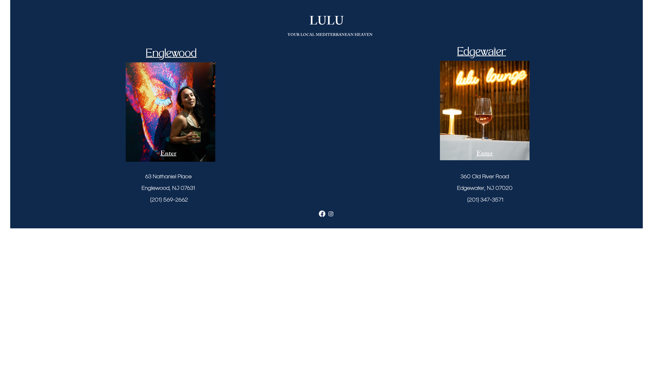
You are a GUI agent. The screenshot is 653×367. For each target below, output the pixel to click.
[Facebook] (322, 214)
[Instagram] (331, 214)
